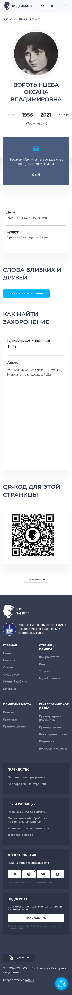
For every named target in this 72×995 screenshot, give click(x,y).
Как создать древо (53, 734)
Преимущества (14, 726)
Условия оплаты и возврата (28, 828)
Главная (10, 645)
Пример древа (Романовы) (50, 718)
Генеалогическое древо (53, 706)
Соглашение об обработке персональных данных (28, 820)
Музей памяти (49, 678)
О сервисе (11, 674)
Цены (7, 653)
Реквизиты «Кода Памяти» (27, 812)
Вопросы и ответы (53, 748)
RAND (29, 980)
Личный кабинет (16, 681)
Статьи (8, 667)
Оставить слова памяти (26, 293)
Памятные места (17, 704)
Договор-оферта (20, 835)
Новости (9, 660)
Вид (42, 664)
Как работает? (49, 657)
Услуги (44, 671)
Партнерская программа (26, 777)
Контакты (10, 688)
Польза (8, 712)
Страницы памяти (47, 647)
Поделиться (34, 579)
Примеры (10, 719)
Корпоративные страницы (27, 784)
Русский (20, 957)
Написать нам (36, 918)
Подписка (46, 741)
